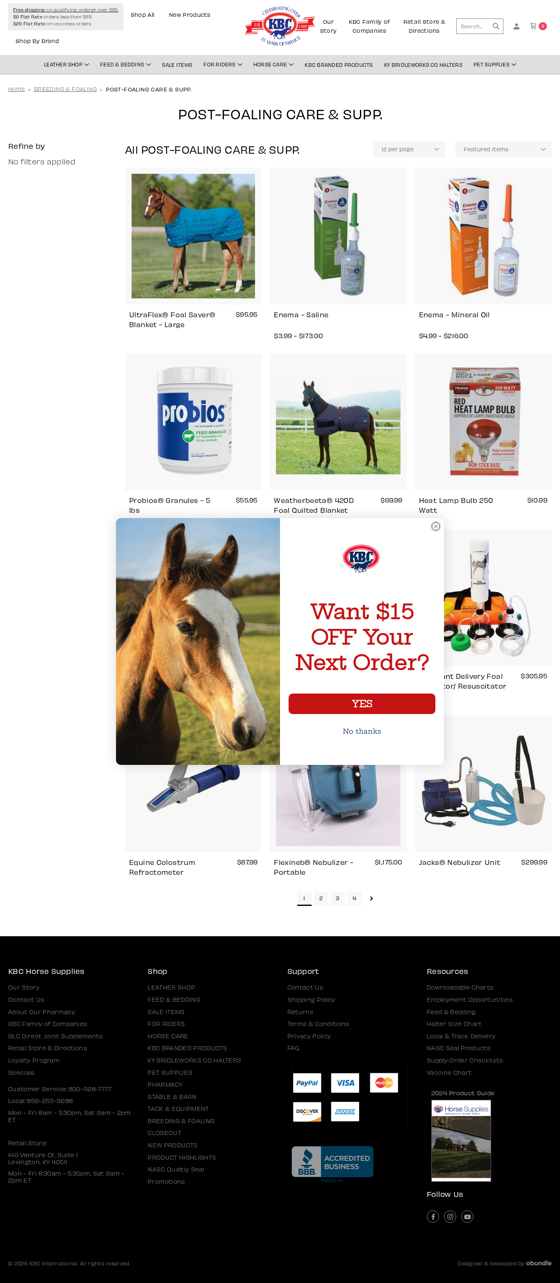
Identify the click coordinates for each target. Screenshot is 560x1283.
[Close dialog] (436, 526)
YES (362, 704)
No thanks (362, 731)
